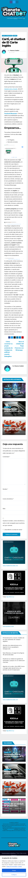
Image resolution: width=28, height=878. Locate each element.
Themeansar (14, 855)
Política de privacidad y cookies (14, 866)
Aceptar (14, 870)
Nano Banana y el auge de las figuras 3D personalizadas (12, 429)
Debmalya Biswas (18, 414)
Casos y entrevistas (7, 35)
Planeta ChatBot (14, 50)
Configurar (14, 874)
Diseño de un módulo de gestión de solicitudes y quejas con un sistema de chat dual (14, 660)
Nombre (5, 489)
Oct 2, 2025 (8, 759)
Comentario (6, 456)
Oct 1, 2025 (8, 776)
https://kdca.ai (11, 829)
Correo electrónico (8, 499)
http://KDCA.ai (10, 596)
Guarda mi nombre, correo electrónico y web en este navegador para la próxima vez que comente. (13, 523)
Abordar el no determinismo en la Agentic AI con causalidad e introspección (12, 647)
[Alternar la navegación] (25, 24)
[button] (21, 24)
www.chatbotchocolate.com (10, 565)
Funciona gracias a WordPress (9, 853)
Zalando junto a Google (10, 89)
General (15, 35)
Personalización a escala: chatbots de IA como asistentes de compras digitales (13, 639)
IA (9, 752)
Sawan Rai (17, 432)
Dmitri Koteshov (18, 395)
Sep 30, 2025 (8, 793)
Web (4, 508)
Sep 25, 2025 (8, 808)
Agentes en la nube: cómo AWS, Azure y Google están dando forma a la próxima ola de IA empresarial (14, 668)
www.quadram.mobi (8, 626)
